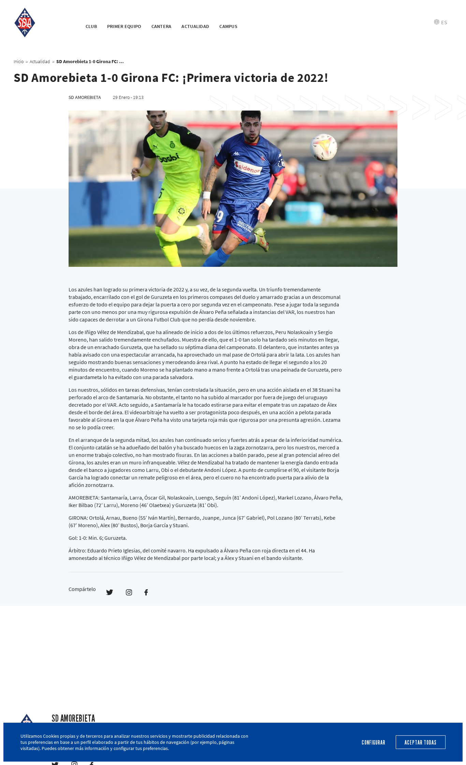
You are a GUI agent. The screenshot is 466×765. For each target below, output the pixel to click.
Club (91, 26)
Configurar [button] (373, 742)
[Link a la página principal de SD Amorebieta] (41, 22)
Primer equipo (124, 26)
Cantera (161, 26)
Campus (228, 26)
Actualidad (195, 26)
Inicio (19, 61)
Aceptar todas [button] (420, 742)
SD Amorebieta (73, 718)
